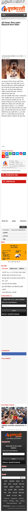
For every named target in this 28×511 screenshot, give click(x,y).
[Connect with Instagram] (20, 153)
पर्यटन (5, 492)
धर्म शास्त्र (18, 487)
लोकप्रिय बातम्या (13, 268)
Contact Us (14, 498)
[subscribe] (14, 310)
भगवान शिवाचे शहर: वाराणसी (9, 292)
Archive (5, 500)
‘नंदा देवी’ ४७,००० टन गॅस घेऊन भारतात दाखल (14, 272)
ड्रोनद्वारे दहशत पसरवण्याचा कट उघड (11, 275)
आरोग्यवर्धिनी (21, 489)
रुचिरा (9, 492)
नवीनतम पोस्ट (5, 221)
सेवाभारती (8, 495)
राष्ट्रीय (5, 481)
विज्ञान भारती (21, 484)
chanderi (21, 164)
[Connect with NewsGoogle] (6, 153)
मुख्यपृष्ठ (14, 221)
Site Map (11, 500)
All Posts (21, 498)
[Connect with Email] (7, 156)
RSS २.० (15, 167)
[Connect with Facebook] (13, 153)
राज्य (22, 481)
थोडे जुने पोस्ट (23, 221)
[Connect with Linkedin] (24, 153)
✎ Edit (20, 56)
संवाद (23, 487)
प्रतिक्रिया (21, 268)
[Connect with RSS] (3, 153)
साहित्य (20, 495)
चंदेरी (17, 164)
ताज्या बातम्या (5, 268)
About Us (6, 498)
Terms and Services (12, 503)
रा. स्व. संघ (14, 495)
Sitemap (22, 500)
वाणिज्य (9, 484)
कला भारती (15, 484)
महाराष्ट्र (18, 481)
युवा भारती (10, 489)
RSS (20, 503)
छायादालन (12, 487)
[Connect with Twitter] (17, 153)
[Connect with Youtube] (3, 156)
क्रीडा (5, 484)
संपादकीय (6, 487)
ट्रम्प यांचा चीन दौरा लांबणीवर (9, 284)
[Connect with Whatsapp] (10, 153)
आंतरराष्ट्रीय (11, 481)
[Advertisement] (14, 41)
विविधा (15, 489)
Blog (17, 500)
